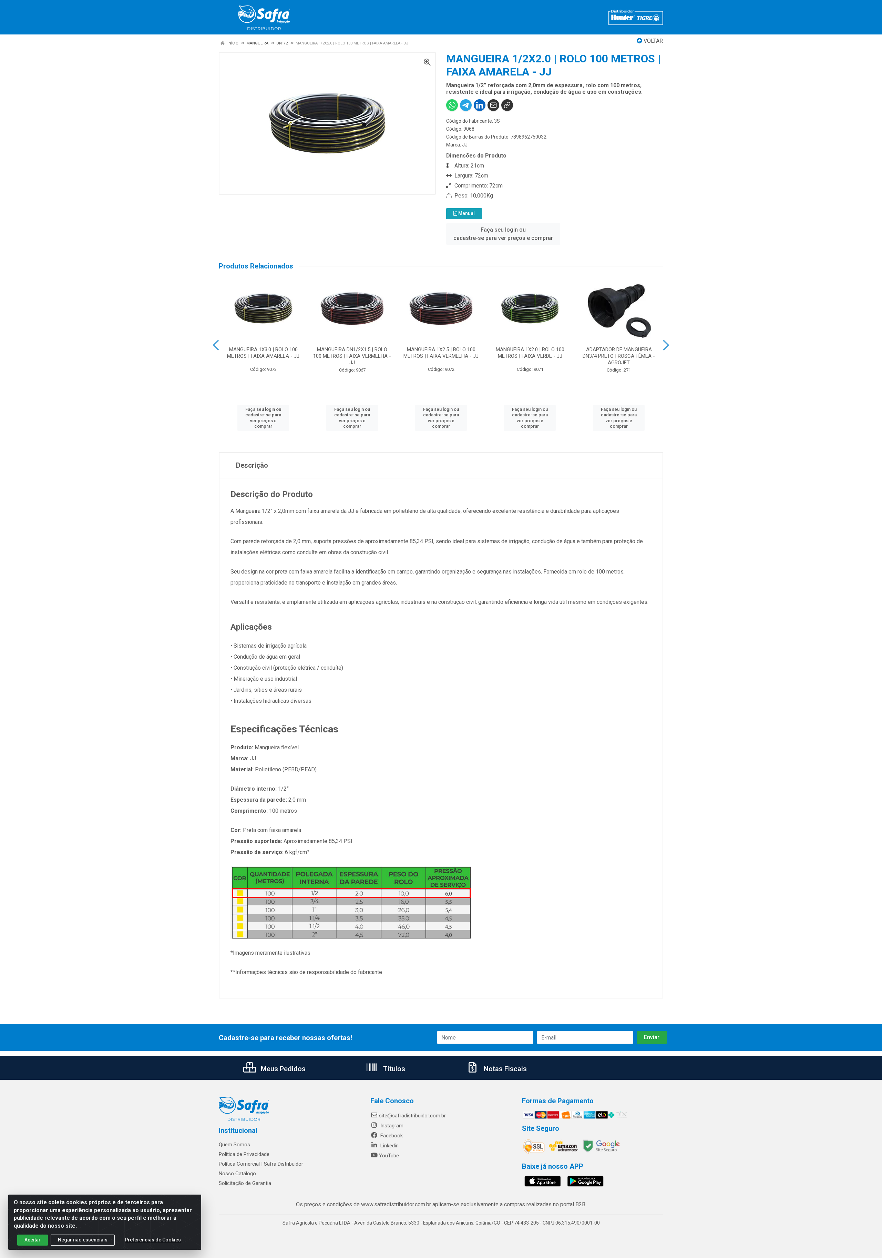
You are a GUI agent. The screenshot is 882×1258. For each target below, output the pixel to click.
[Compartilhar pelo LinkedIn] (479, 105)
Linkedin (389, 1146)
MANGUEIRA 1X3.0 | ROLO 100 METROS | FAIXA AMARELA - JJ (263, 352)
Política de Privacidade (244, 1154)
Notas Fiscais (504, 1069)
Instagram (391, 1126)
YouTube (389, 1156)
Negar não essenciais (82, 1239)
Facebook (391, 1136)
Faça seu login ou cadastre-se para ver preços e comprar (503, 233)
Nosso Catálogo (237, 1173)
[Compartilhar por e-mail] (493, 105)
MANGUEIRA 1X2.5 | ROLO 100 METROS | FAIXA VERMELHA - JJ (441, 352)
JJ (465, 145)
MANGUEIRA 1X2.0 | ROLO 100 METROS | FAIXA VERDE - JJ (530, 352)
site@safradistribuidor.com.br (412, 1116)
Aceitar (32, 1239)
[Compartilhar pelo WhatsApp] (452, 105)
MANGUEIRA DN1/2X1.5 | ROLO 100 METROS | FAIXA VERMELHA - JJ (352, 356)
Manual (466, 213)
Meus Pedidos (282, 1069)
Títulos (393, 1069)
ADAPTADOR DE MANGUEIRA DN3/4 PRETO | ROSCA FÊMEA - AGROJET (619, 356)
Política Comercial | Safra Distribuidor (261, 1164)
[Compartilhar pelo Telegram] (466, 105)
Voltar (652, 41)
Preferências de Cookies (153, 1239)
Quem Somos (234, 1145)
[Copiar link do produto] (507, 105)
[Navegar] (216, 345)
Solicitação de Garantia (245, 1183)
